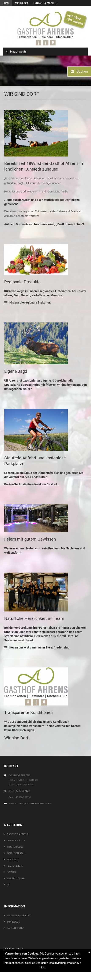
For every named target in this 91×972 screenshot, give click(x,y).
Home (6, 3)
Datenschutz (15, 928)
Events (11, 872)
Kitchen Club (15, 847)
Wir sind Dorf (16, 878)
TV (8, 884)
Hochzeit (13, 859)
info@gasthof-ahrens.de (34, 803)
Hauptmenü (18, 51)
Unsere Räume (16, 840)
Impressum (21, 3)
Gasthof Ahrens (17, 834)
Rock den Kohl (16, 853)
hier (42, 967)
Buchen (82, 71)
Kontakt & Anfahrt (45, 3)
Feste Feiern (15, 866)
